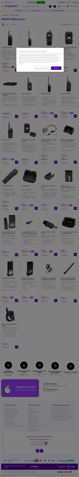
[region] (40, 60)
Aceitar (56, 68)
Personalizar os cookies (42, 68)
